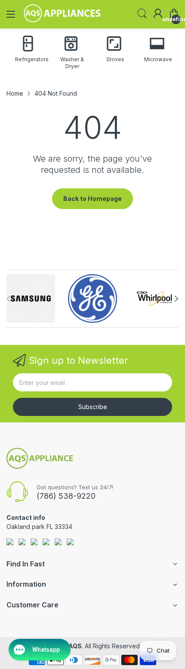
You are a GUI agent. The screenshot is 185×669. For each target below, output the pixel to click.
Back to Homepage (92, 198)
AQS (75, 646)
